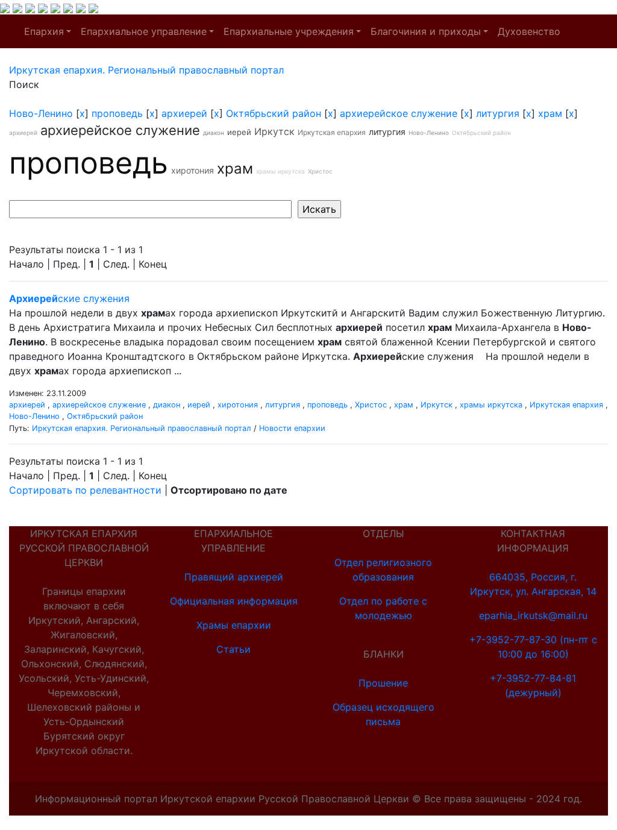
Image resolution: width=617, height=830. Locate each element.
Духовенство (529, 31)
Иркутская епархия (332, 132)
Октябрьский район (273, 113)
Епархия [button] (44, 31)
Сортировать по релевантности (85, 490)
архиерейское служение (398, 113)
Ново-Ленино (41, 113)
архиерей (184, 113)
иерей (239, 132)
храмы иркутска (280, 171)
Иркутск (274, 131)
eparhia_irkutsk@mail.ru (533, 615)
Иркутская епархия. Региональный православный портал (141, 428)
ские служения (69, 298)
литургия (497, 113)
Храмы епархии (233, 625)
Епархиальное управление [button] (144, 31)
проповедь (117, 113)
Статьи (233, 649)
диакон (213, 132)
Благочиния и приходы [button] (426, 31)
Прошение (383, 683)
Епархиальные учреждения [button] (289, 31)
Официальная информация (234, 601)
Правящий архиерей (233, 577)
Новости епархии (292, 428)
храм (550, 113)
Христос (320, 171)
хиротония (192, 170)
